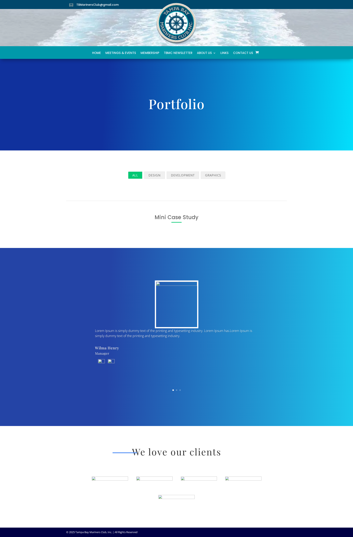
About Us (204, 54)
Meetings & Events (120, 54)
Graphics (213, 175)
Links (224, 54)
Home (96, 54)
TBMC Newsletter (178, 54)
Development (183, 175)
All (135, 175)
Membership (150, 54)
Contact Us (243, 54)
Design (155, 175)
